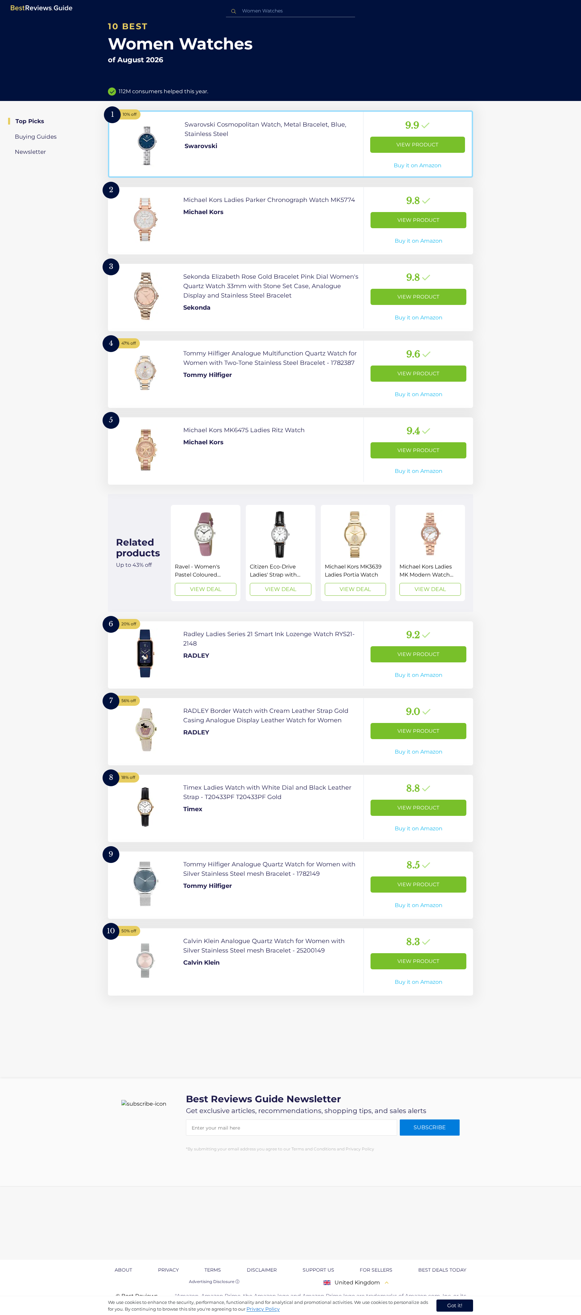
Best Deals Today (442, 1270)
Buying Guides (35, 136)
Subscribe (430, 1127)
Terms (212, 1270)
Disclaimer (262, 1270)
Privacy (168, 1270)
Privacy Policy (263, 1309)
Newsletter (30, 151)
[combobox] (290, 11)
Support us (318, 1270)
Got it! (454, 1305)
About (123, 1270)
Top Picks (29, 121)
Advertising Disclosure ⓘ (214, 1281)
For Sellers (376, 1270)
